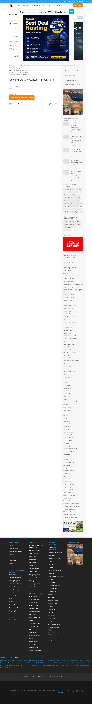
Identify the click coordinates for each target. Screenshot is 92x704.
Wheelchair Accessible (69, 512)
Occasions (66, 404)
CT (78, 192)
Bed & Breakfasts (68, 276)
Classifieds (60, 5)
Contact (75, 676)
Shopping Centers (68, 470)
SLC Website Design (59, 676)
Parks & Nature (67, 421)
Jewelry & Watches (68, 385)
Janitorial (65, 382)
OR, (78, 206)
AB (65, 189)
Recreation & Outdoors (70, 448)
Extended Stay (67, 330)
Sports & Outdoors (68, 484)
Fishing (68, 660)
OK (65, 206)
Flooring (65, 341)
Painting (65, 418)
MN (68, 200)
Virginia (77, 212)
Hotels (28, 5)
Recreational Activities (69, 451)
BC (80, 189)
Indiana (13, 662)
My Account (70, 1)
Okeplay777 (68, 66)
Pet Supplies (67, 429)
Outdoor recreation (86, 662)
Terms (30, 676)
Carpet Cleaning (68, 287)
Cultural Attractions (69, 300)
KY (69, 197)
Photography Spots (69, 435)
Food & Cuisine (67, 347)
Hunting (10, 662)
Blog (65, 1)
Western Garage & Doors (72, 85)
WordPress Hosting (69, 514)
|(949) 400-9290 (16, 45)
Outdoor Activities (68, 413)
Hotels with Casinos (69, 371)
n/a (75, 200)
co (74, 192)
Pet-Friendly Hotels (68, 432)
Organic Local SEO (48, 676)
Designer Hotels (68, 303)
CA (65, 192)
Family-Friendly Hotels (69, 336)
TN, (78, 209)
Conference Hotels (68, 297)
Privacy (35, 676)
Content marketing (48, 660)
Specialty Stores (68, 479)
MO (71, 200)
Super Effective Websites (50, 690)
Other (73, 662)
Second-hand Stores (69, 462)
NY (77, 203)
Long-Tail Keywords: (40, 662)
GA (70, 195)
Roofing (65, 459)
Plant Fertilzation (68, 440)
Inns (64, 380)
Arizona (72, 189)
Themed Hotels (67, 487)
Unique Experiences (69, 495)
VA (72, 212)
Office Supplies (67, 407)
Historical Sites (67, 363)
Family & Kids (67, 333)
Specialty (66, 476)
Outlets (65, 415)
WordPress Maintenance (70, 517)
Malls (64, 396)
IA (73, 195)
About (15, 676)
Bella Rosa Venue (70, 75)
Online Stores (67, 410)
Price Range (66, 446)
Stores (43, 5)
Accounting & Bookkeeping (71, 265)
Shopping (66, 468)
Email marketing (63, 660)
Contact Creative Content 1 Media (22, 98)
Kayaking (17, 662)
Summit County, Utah (57, 665)
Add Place (78, 5)
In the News (66, 377)
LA (72, 197)
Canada (78, 221)
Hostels (65, 369)
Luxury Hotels (67, 393)
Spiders (65, 481)
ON (68, 206)
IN (78, 195)
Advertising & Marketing (70, 268)
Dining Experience (68, 308)
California (69, 192)
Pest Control (67, 426)
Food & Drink (67, 349)
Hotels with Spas (68, 374)
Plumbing (66, 443)
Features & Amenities (69, 338)
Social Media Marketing (41, 665)
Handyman (66, 355)
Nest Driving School (70, 80)
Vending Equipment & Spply (71, 503)
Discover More (67, 311)
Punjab (66, 209)
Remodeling (66, 454)
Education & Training (69, 316)
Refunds (40, 676)
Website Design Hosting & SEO (72, 506)
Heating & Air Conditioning (71, 360)
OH (81, 203)
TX (81, 209)
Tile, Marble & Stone (54, 624)
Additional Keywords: (4, 660)
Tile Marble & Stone (69, 490)
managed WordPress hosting (56, 662)
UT (65, 212)
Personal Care (67, 424)
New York (66, 203)
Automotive (66, 273)
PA (81, 206)
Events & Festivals (68, 325)
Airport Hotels (67, 270)
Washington (67, 230)
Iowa (65, 197)
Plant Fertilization (68, 437)
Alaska (65, 221)
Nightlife (65, 399)
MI (64, 200)
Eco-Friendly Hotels (69, 314)
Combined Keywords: (39, 660)
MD (79, 197)
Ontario (73, 206)
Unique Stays (67, 498)
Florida (66, 195)
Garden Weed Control (69, 352)
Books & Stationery (69, 279)
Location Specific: (31, 662)
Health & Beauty (68, 358)
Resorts (65, 457)
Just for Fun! (69, 676)
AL (68, 189)
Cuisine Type (13, 545)
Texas (74, 209)
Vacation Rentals (68, 501)
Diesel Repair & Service (70, 305)
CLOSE (71, 11)
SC (70, 209)
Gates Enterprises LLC (71, 71)
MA (75, 197)
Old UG (25, 676)
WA (81, 212)
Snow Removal (67, 473)
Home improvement (4, 662)
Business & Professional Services (73, 284)
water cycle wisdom (77, 665)
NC (78, 200)
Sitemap (20, 676)
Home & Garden (68, 366)
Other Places (51, 5)
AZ (77, 189)
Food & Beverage (68, 344)
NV (74, 203)
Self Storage (67, 465)
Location (66, 391)
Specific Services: (49, 665)
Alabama (9, 660)
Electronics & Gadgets (69, 322)
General (78, 660)
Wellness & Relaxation (69, 509)
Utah (68, 212)
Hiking (82, 660)
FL (80, 192)
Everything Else (67, 327)
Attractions (21, 5)
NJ (71, 203)
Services (68, 5)
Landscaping (67, 388)
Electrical (66, 319)
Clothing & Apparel (68, 294)
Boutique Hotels (68, 281)
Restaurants (36, 5)
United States (67, 227)
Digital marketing (55, 660)
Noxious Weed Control (70, 402)
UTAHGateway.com (30, 690)
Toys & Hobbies (68, 492)
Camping (26, 660)
